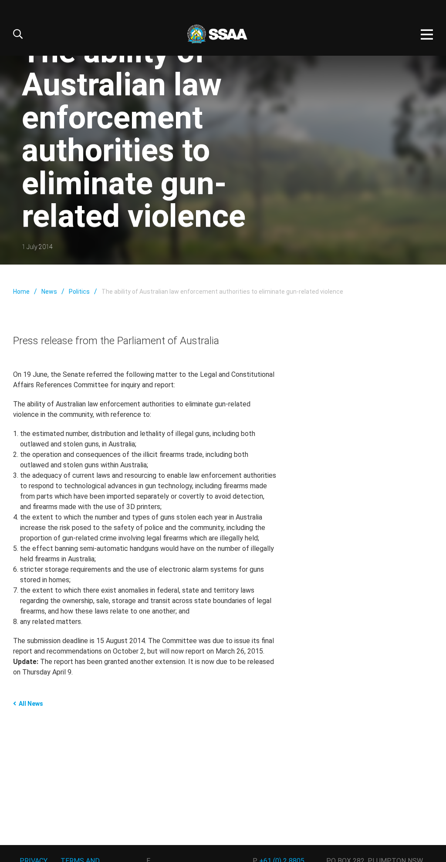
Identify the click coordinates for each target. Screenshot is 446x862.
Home (21, 291)
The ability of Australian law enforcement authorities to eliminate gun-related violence (222, 291)
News (49, 291)
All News (31, 703)
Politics (79, 291)
